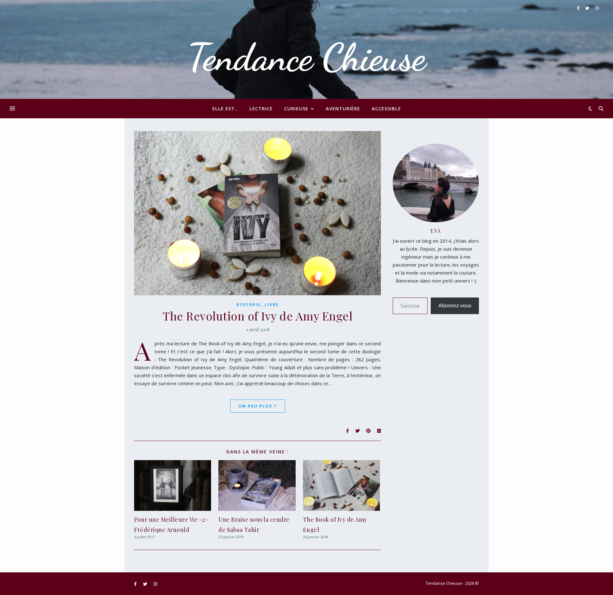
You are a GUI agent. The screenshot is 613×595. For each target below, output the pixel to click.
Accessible (386, 108)
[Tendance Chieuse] (306, 49)
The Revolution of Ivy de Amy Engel (257, 315)
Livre (272, 304)
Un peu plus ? (257, 406)
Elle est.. (225, 108)
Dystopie (248, 304)
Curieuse (296, 108)
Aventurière (343, 108)
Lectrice (261, 108)
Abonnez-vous (454, 305)
